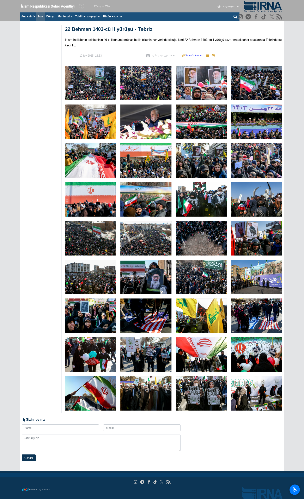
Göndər (28, 457)
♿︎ (295, 489)
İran (40, 16)
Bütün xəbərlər (112, 16)
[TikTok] (264, 17)
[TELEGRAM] (248, 17)
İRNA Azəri (53, 6)
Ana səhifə (28, 16)
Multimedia (65, 16)
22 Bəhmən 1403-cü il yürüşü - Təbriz (108, 29)
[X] (272, 17)
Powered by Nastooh (39, 489)
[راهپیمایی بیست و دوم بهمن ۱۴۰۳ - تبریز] (90, 83)
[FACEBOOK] (256, 17)
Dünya (50, 16)
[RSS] (279, 17)
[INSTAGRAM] (241, 17)
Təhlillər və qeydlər (87, 16)
